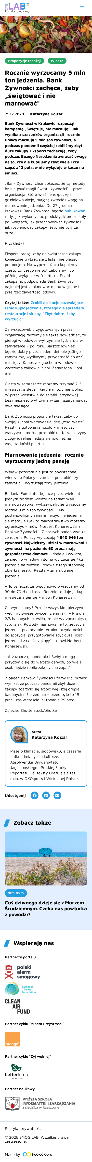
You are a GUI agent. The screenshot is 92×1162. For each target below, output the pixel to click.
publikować (75, 211)
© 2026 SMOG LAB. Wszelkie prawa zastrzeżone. (37, 1139)
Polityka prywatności (23, 1128)
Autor (36, 732)
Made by (12, 1154)
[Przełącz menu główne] (81, 7)
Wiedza (57, 61)
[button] (35, 795)
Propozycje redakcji (24, 61)
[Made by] (37, 1154)
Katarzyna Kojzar (46, 114)
